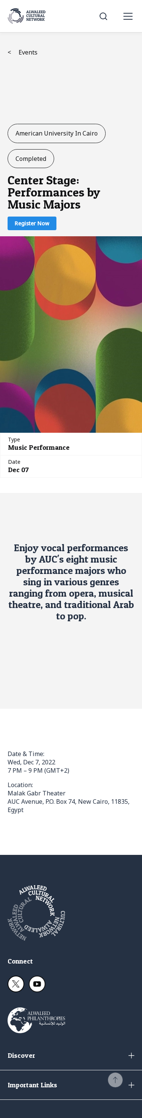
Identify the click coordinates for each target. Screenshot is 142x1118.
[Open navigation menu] (128, 16)
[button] (115, 1080)
